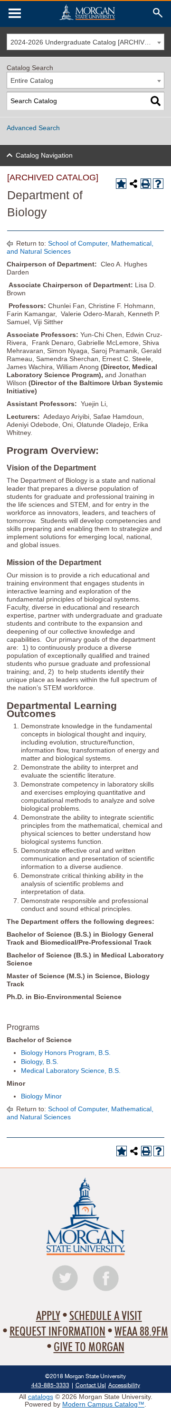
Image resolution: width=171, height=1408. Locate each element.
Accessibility (124, 1385)
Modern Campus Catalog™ (103, 1404)
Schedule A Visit (105, 1316)
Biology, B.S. (39, 1061)
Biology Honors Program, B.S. (66, 1052)
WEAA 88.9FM (141, 1332)
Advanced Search (33, 128)
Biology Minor (41, 1096)
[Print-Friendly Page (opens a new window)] (146, 183)
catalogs (40, 1396)
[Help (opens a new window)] (158, 183)
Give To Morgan (89, 1347)
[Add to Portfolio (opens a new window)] (121, 183)
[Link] (15, 13)
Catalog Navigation (44, 155)
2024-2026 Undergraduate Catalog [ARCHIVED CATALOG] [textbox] (87, 42)
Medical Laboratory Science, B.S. (71, 1070)
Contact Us (90, 1385)
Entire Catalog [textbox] (31, 80)
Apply (48, 1316)
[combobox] (85, 42)
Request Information (57, 1332)
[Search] (155, 101)
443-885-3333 (50, 1385)
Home (87, 12)
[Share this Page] (133, 183)
